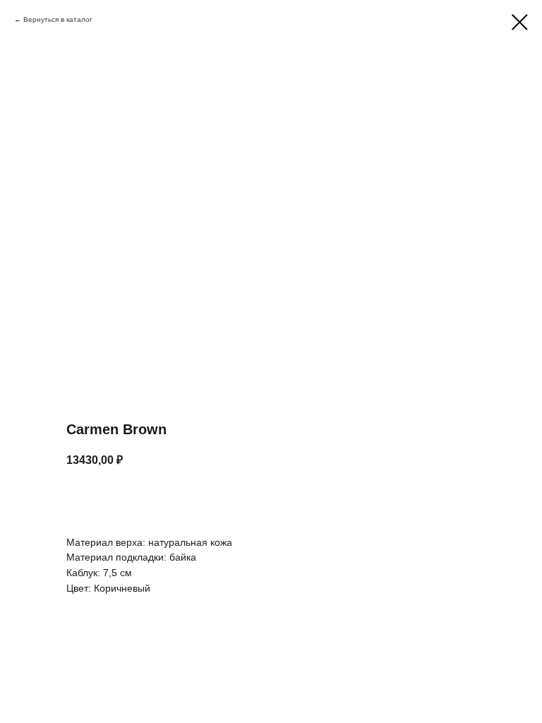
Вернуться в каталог (57, 19)
